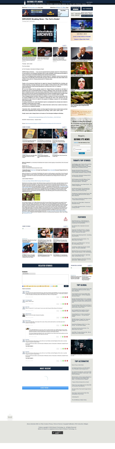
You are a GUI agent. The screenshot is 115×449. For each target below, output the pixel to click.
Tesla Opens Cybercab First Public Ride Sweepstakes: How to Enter (80, 393)
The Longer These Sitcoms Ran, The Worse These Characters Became (81, 75)
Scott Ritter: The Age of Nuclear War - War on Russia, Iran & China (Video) (81, 333)
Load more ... (45, 388)
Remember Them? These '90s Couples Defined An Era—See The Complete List (44, 241)
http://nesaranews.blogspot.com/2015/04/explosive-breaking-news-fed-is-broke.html (43, 123)
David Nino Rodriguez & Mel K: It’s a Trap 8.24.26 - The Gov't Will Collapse (81, 325)
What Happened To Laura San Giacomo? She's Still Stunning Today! (60, 241)
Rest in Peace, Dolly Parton (78, 365)
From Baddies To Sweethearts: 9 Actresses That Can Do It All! (44, 141)
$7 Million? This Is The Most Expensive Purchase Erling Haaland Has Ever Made (28, 256)
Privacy (51, 424)
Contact (46, 424)
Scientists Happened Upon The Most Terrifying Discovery (45, 256)
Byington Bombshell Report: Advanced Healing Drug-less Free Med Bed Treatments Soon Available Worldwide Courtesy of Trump (81, 171)
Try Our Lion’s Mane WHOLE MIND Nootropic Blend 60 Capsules (36, 180)
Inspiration (64, 4)
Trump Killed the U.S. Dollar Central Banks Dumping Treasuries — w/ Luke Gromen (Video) (81, 315)
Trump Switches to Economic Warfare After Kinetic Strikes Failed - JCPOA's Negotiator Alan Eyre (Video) (81, 294)
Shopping (84, 4)
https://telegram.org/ (87, 123)
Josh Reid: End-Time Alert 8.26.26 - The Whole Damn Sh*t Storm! (80, 239)
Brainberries (24, 139)
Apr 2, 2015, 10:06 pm (29, 303)
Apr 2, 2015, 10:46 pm (29, 317)
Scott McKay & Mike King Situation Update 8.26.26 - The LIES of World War (81, 247)
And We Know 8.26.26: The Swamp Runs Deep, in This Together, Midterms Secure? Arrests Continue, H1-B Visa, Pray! (81, 189)
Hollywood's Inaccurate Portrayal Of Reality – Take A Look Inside (76, 277)
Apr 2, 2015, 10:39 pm (29, 310)
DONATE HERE (75, 9)
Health (37, 4)
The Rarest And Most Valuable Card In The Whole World (29, 141)
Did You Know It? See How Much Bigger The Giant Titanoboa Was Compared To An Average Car (81, 105)
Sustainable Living (57, 4)
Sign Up (90, 2)
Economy (33, 4)
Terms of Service (58, 424)
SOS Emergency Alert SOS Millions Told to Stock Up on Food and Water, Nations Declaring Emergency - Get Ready (81, 180)
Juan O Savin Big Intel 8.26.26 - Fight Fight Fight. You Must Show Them (81, 255)
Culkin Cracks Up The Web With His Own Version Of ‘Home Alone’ (29, 156)
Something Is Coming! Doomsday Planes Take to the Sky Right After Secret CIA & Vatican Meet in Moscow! (82, 194)
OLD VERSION (87, 9)
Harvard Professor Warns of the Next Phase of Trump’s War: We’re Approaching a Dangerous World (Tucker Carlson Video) (82, 306)
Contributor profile (34, 14)
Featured (29, 4)
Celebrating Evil (75, 396)
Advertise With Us (35, 424)
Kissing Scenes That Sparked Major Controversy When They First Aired (86, 278)
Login (87, 2)
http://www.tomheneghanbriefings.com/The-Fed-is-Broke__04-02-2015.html (45, 117)
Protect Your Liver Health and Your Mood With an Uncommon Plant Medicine (81, 385)
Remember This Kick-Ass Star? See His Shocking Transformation (29, 241)
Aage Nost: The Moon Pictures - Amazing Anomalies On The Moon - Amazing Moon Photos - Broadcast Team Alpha (81, 231)
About (28, 424)
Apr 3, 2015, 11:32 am (33, 336)
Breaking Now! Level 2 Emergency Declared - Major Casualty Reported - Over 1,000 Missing (81, 251)
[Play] (82, 25)
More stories (39, 14)
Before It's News (35, 1)
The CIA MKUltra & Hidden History (79, 399)
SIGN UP (76, 142)
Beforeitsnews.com (32, 7)
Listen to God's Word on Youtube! (82, 36)
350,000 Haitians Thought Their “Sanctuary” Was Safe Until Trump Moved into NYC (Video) (81, 320)
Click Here (33, 170)
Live (68, 4)
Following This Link (27, 213)
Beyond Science (43, 4)
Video (71, 4)
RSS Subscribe (79, 424)
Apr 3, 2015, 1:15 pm (29, 360)
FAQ (42, 424)
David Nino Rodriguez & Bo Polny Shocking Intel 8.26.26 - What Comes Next (81, 259)
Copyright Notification (68, 424)
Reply (58, 297)
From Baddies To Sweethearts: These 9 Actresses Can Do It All (60, 256)
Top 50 (74, 4)
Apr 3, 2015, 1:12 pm (29, 348)
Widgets (86, 424)
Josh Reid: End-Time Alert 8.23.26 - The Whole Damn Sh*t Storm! (80, 329)
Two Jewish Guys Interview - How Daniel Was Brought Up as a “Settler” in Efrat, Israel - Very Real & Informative (81, 373)
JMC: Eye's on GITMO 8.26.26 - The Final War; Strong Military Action (81, 243)
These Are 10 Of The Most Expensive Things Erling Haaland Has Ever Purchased (81, 60)
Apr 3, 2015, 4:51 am (29, 325)
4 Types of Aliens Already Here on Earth (80, 382)
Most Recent (78, 4)
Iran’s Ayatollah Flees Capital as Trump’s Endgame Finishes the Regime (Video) (80, 311)
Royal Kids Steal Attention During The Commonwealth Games (59, 141)
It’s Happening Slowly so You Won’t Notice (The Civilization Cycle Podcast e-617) (81, 368)
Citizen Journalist (51, 170)
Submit (81, 153)
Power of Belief (50, 4)
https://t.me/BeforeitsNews (77, 127)
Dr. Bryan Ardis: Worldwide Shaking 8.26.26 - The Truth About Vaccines (81, 176)
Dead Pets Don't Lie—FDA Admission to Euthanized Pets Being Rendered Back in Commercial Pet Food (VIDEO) (81, 221)
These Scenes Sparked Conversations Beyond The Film (43, 156)
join (28, 165)
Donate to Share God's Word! (81, 39)
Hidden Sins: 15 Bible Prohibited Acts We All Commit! (81, 90)
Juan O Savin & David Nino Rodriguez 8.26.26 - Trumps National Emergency (82, 199)
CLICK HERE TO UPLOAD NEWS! (87, 15)
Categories (89, 4)
